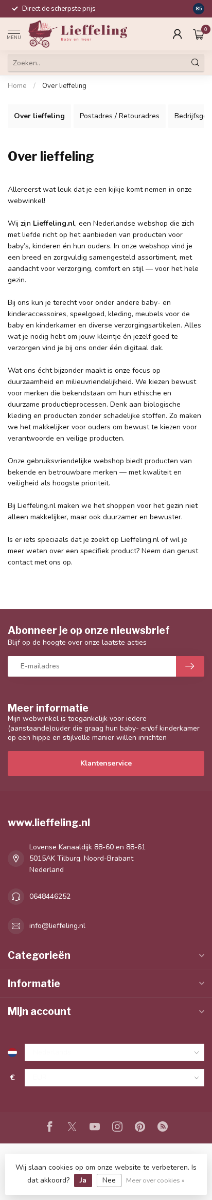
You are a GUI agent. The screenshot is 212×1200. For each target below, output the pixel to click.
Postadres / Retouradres (120, 116)
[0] (198, 34)
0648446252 (49, 896)
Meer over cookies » (155, 1180)
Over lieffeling (64, 85)
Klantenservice (106, 763)
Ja (83, 1180)
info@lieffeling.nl (57, 926)
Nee (109, 1180)
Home (17, 85)
